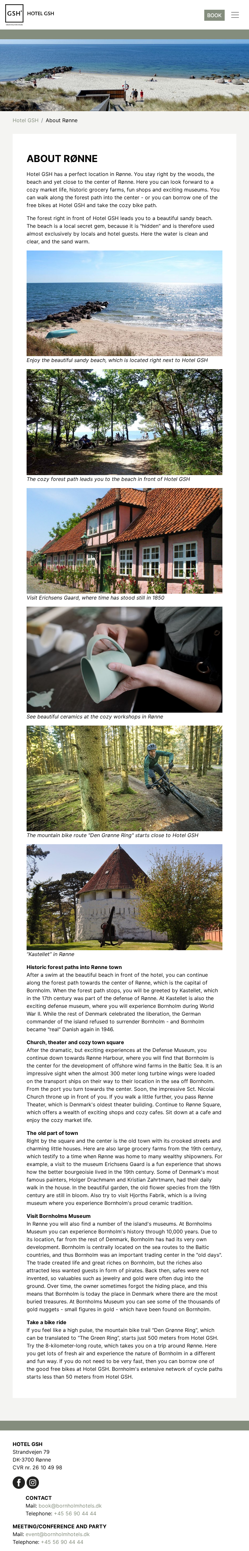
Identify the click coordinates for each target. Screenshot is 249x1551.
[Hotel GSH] (19, 1482)
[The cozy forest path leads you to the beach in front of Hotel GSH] (124, 421)
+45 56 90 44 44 (75, 1513)
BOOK (214, 15)
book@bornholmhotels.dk (70, 1505)
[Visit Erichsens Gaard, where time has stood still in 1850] (124, 540)
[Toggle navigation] (235, 15)
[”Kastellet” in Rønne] (124, 896)
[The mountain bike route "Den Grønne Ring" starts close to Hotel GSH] (124, 778)
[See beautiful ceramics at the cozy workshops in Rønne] (124, 659)
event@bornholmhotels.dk (58, 1534)
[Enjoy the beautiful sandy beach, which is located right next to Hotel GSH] (124, 302)
